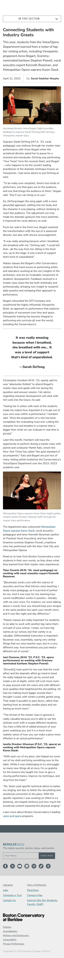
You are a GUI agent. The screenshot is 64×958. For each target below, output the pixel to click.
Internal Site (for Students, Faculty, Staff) (42, 902)
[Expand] (57, 19)
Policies (7, 927)
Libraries (8, 885)
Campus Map (34, 895)
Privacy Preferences (13, 943)
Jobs (5, 890)
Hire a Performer (36, 885)
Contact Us (9, 900)
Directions (33, 890)
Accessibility (10, 939)
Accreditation (10, 931)
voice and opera (12, 816)
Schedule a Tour (12, 895)
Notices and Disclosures (16, 935)
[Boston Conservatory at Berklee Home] (32, 917)
